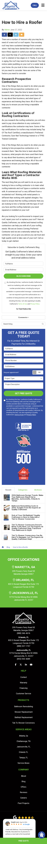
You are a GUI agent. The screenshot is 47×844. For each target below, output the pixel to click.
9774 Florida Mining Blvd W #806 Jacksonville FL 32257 (23, 596)
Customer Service (23, 693)
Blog (23, 781)
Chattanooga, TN (23, 741)
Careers (23, 798)
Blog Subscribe (24, 276)
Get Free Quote (23, 393)
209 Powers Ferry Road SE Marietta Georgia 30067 (23, 570)
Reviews (23, 792)
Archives (38, 490)
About (23, 776)
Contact (23, 677)
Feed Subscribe (24, 309)
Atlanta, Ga (23, 736)
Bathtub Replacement (24, 717)
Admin (7, 30)
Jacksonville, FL (23, 747)
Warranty (23, 682)
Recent (8, 490)
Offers (23, 787)
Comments (22, 317)
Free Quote (23, 841)
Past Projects (23, 803)
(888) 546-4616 (23, 630)
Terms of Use (22, 304)
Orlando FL (23, 752)
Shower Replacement (24, 712)
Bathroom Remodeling (23, 706)
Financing (23, 688)
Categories (22, 490)
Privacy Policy (34, 304)
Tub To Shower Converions (23, 723)
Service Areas (23, 763)
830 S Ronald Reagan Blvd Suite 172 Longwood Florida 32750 (23, 583)
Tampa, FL (23, 757)
